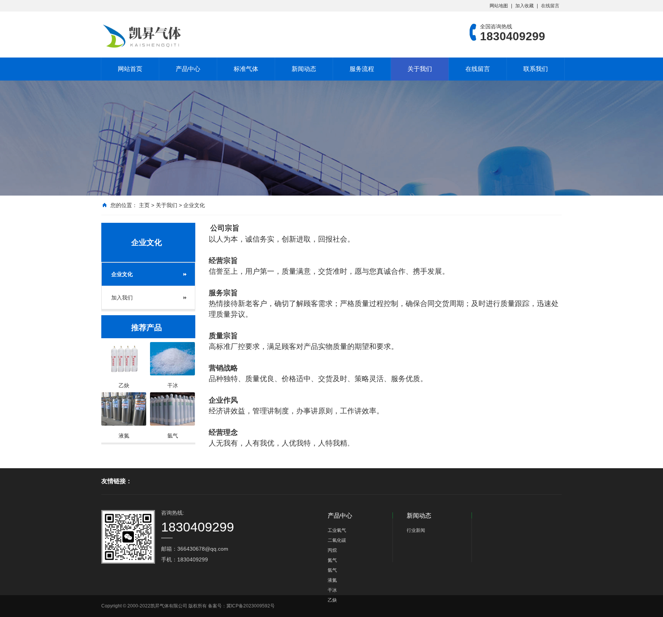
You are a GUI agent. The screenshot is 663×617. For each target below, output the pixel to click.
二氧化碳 (337, 540)
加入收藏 (524, 5)
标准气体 (246, 69)
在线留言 (550, 5)
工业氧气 (337, 530)
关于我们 (419, 69)
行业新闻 (416, 530)
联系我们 (535, 69)
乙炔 (332, 600)
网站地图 (499, 5)
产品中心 (188, 69)
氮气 (332, 560)
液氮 (332, 580)
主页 (144, 205)
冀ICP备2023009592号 (250, 606)
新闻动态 (304, 69)
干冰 (332, 590)
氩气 (332, 570)
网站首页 (130, 69)
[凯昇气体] (143, 36)
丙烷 (332, 550)
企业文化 (194, 205)
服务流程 (362, 69)
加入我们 (122, 298)
